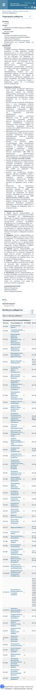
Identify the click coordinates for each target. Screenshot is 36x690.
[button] (2, 686)
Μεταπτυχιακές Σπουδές (21, 11)
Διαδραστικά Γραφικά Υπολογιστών (15, 449)
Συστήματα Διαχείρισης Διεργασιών (15, 492)
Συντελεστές (8, 688)
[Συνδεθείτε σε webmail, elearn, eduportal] (35, 7)
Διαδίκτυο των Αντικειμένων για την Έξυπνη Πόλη (16, 566)
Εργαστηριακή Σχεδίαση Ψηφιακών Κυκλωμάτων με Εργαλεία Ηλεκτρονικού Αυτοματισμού (16, 339)
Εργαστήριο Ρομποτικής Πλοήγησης (15, 521)
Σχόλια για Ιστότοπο (19, 688)
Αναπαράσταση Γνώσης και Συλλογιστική (16, 498)
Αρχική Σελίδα (6, 11)
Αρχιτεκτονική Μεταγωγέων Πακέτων (15, 376)
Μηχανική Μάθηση (17, 527)
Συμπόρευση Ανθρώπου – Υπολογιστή (15, 505)
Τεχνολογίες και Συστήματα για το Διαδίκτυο (16, 455)
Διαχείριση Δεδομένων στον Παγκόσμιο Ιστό (16, 473)
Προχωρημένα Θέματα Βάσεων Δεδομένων (16, 479)
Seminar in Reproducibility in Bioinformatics (16, 610)
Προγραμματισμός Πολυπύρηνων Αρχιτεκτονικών (17, 354)
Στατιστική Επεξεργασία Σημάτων (15, 511)
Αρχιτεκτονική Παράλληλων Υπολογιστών (15, 348)
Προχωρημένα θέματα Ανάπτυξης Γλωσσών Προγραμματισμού (17, 395)
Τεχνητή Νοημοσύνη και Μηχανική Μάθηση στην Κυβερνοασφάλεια (17, 442)
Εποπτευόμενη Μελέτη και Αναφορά (16, 649)
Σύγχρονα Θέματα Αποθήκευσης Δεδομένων (16, 616)
